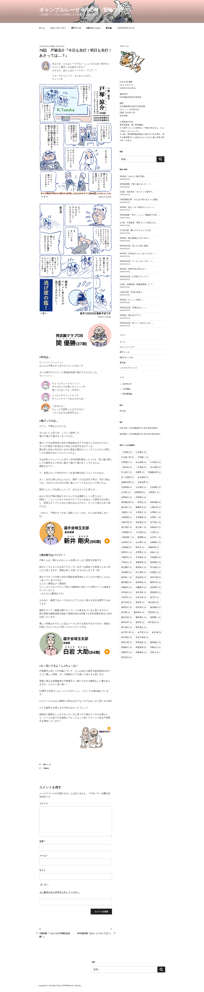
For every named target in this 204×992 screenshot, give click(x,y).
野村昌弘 (141, 627)
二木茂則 (141, 467)
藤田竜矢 (141, 617)
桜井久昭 (155, 577)
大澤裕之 (141, 512)
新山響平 (126, 567)
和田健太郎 (127, 502)
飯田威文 (155, 642)
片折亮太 (126, 597)
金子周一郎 (127, 632)
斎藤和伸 (141, 562)
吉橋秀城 (139, 492)
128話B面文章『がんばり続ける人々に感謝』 (139, 199)
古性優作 (155, 487)
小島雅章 (126, 532)
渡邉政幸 (155, 592)
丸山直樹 (141, 462)
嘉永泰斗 (126, 507)
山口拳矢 (141, 542)
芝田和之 (153, 612)
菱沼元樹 (126, 617)
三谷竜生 (141, 452)
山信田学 (126, 542)
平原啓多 (141, 557)
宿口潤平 (126, 527)
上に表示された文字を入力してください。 (60, 892)
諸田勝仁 (155, 617)
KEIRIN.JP (127, 384)
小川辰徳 (141, 532)
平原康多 (155, 557)
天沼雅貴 (141, 517)
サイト (42, 870)
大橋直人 (126, 512)
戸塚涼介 (46, 768)
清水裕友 (141, 592)
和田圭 (142, 502)
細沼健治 (155, 607)
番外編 (109, 28)
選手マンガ (76, 28)
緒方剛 (125, 612)
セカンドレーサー (58, 28)
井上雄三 (126, 472)
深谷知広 (126, 592)
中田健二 (143, 457)
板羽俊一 (126, 577)
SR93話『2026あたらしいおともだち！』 (138, 253)
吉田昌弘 (141, 497)
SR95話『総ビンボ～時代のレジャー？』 (138, 207)
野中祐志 (153, 622)
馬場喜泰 (141, 647)
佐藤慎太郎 (127, 482)
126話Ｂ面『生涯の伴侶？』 (132, 292)
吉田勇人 (154, 492)
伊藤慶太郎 (154, 472)
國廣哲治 (141, 507)
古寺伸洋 (141, 487)
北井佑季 (143, 482)
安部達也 (141, 522)
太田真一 (155, 517)
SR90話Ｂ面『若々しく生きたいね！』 (137, 323)
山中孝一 (155, 537)
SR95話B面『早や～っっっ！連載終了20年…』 (140, 215)
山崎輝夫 (155, 542)
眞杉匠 (140, 602)
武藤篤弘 (126, 587)
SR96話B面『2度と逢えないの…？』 (136, 184)
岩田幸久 (126, 552)
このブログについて (125, 28)
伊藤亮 (140, 472)
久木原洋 (155, 462)
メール (43, 856)
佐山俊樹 (143, 477)
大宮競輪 (126, 389)
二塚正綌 (126, 467)
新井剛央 (155, 562)
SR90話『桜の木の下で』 (131, 315)
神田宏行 (126, 607)
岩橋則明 (153, 547)
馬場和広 (126, 647)
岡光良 (140, 547)
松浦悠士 (155, 572)
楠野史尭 (155, 582)
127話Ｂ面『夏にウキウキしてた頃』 (136, 230)
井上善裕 (155, 467)
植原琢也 (141, 582)
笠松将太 (141, 607)
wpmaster (60, 46)
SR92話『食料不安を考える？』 (134, 269)
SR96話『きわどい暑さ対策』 (133, 176)
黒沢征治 (126, 657)
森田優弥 (126, 582)
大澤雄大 (155, 512)
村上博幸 (141, 572)
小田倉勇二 (127, 537)
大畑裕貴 (126, 517)
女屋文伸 (126, 522)
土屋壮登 (155, 507)
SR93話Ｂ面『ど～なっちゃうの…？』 (137, 261)
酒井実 (140, 622)
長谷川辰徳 (142, 637)
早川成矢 (155, 567)
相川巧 (154, 597)
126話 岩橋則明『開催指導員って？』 (137, 284)
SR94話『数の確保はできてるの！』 (136, 238)
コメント (43, 803)
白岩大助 (141, 597)
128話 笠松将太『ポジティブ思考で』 (137, 192)
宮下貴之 (155, 522)
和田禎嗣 (155, 502)
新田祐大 (141, 567)
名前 (42, 841)
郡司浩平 (126, 622)
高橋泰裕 (141, 652)
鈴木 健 (156, 632)
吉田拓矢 (126, 497)
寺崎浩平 (155, 527)
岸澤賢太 (141, 552)
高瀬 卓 (154, 652)
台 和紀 (126, 492)
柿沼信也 (141, 577)
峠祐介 (154, 552)
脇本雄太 (139, 612)
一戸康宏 (126, 452)
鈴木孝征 (126, 637)
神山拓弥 (153, 602)
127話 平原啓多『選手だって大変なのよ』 (139, 222)
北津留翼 (126, 487)
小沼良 (154, 532)
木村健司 (126, 572)
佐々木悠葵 (127, 477)
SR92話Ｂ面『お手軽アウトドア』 (135, 276)
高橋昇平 (126, 652)
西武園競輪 (127, 394)
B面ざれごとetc (93, 28)
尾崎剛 (142, 537)
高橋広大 (155, 647)
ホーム (42, 28)
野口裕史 (126, 627)
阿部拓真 (141, 642)
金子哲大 (143, 632)
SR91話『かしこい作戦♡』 (132, 300)
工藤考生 (126, 557)
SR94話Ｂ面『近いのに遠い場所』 (135, 246)
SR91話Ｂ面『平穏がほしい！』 (134, 307)
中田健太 (126, 462)
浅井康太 (155, 587)
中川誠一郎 (127, 457)
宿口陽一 (141, 527)
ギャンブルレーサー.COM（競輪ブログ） (86, 10)
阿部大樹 (126, 642)
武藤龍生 (141, 587)
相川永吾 (126, 602)
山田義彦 (126, 547)
